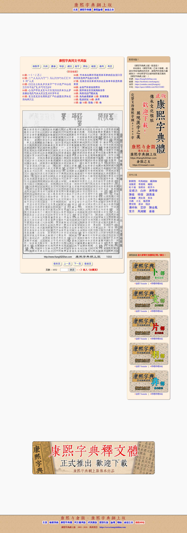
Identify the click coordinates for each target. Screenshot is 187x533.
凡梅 (131, 201)
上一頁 (67, 263)
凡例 (45, 66)
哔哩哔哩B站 (157, 283)
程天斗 (151, 187)
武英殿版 (92, 522)
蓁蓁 (152, 211)
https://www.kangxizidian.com (113, 527)
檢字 (77, 66)
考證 (109, 66)
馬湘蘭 (142, 211)
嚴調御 (153, 181)
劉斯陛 (132, 181)
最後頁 (87, 263)
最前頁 (56, 263)
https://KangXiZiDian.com (146, 79)
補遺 (93, 66)
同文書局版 (80, 522)
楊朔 (150, 184)
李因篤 (141, 184)
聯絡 (119, 522)
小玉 (138, 201)
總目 (69, 66)
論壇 (113, 522)
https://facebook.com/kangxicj (147, 82)
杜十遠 (132, 187)
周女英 (141, 198)
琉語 (148, 204)
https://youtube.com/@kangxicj (147, 84)
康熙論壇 (98, 9)
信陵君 (132, 184)
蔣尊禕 (153, 190)
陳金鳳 (153, 207)
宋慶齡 (132, 198)
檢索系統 (54, 522)
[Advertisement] (93, 36)
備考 (101, 66)
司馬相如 (143, 181)
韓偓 (140, 194)
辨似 (85, 66)
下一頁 (77, 263)
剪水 (150, 198)
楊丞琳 (146, 201)
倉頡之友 (109, 9)
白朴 (143, 190)
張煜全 (141, 187)
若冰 (140, 204)
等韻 (61, 66)
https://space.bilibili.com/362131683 (149, 87)
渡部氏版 (103, 522)
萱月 (132, 211)
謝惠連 (150, 194)
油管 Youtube (141, 283)
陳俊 (132, 194)
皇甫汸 (133, 190)
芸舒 (143, 207)
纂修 (53, 66)
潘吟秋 (133, 207)
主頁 (75, 9)
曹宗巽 (132, 204)
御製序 (36, 66)
